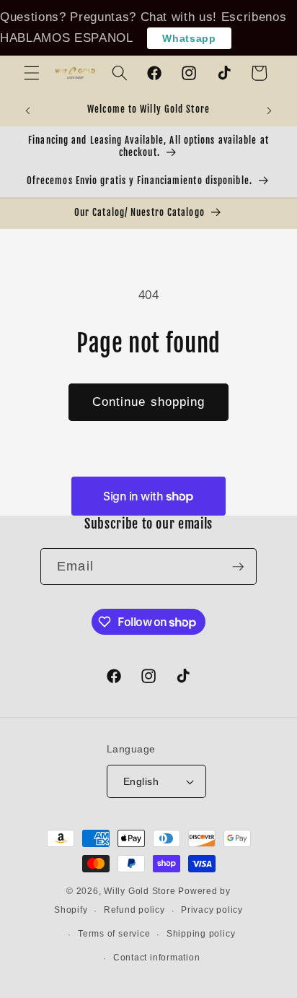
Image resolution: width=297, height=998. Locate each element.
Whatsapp (189, 38)
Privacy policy (212, 910)
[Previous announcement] (28, 110)
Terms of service (114, 934)
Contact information (156, 958)
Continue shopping (148, 401)
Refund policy (134, 910)
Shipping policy (201, 934)
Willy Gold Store (139, 891)
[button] (31, 73)
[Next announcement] (269, 110)
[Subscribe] (238, 567)
